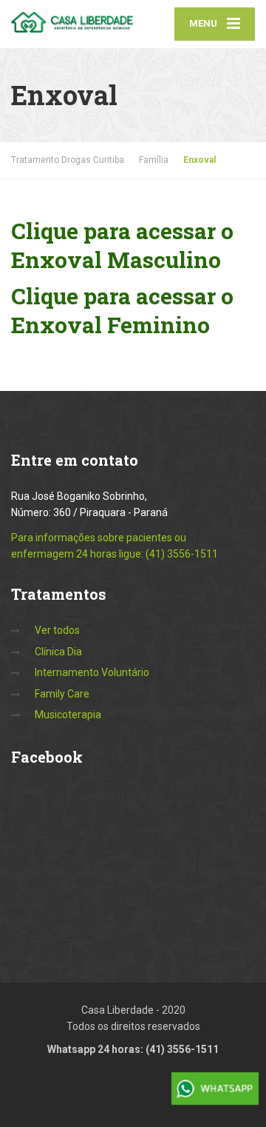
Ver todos (57, 630)
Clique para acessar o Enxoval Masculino (122, 245)
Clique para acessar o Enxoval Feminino (122, 310)
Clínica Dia (58, 652)
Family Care (62, 694)
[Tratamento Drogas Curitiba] (72, 16)
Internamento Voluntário (92, 672)
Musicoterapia (68, 714)
